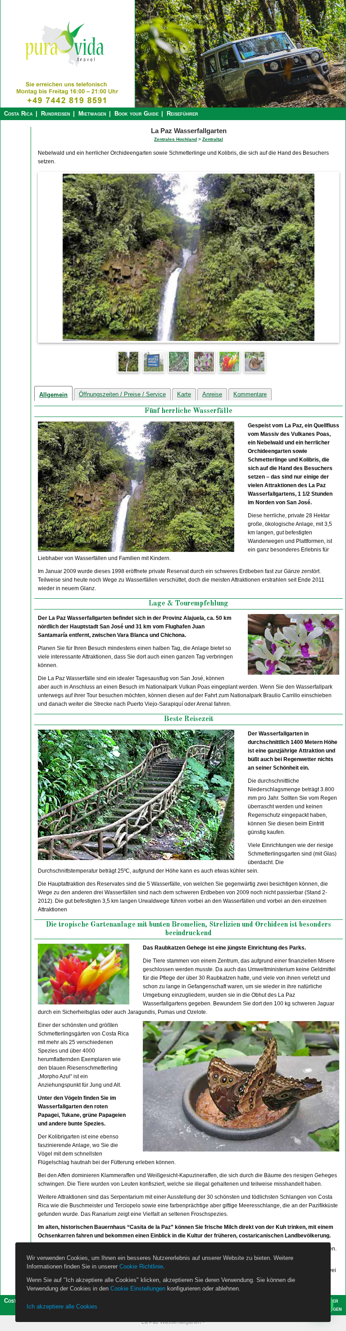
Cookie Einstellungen (137, 1288)
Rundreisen (55, 113)
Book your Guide (136, 113)
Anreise (212, 394)
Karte (184, 394)
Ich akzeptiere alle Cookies (62, 1306)
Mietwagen (92, 113)
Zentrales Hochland (175, 139)
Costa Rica (18, 113)
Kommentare (250, 394)
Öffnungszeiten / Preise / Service (122, 394)
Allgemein (53, 394)
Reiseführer (182, 113)
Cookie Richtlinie (141, 1266)
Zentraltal (212, 139)
